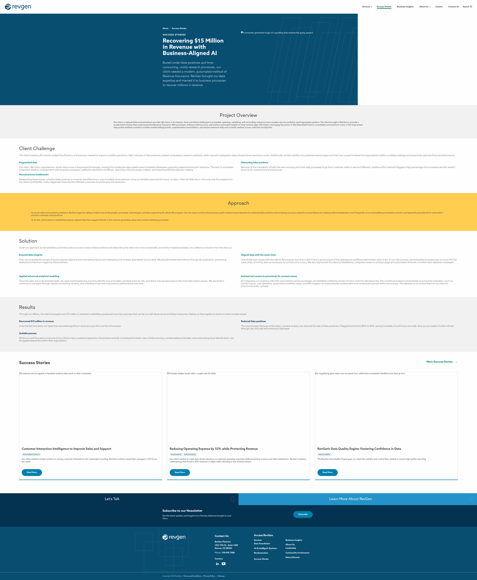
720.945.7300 (228, 553)
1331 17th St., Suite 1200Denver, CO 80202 (226, 546)
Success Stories (174, 35)
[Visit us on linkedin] (217, 565)
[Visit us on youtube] (223, 565)
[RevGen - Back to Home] (173, 537)
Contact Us (222, 536)
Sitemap (221, 576)
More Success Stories (439, 362)
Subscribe (303, 514)
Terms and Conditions (192, 576)
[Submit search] (471, 7)
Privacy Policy (209, 576)
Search (466, 7)
